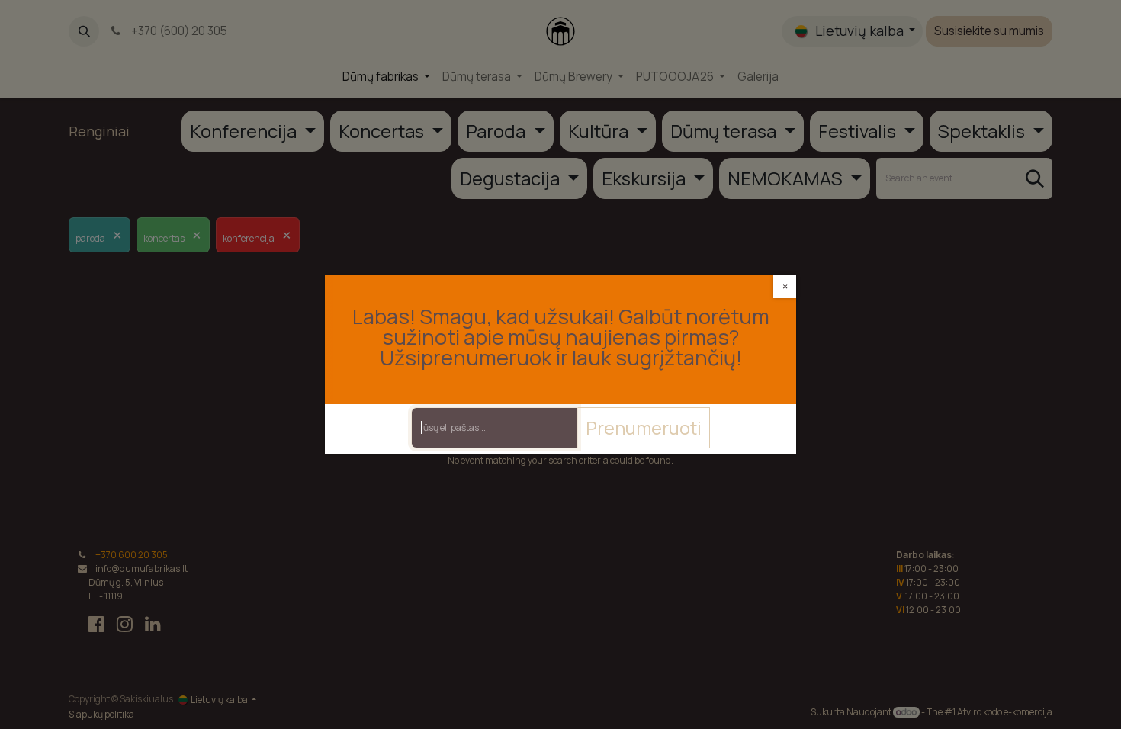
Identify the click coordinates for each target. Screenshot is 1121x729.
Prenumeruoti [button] (644, 427)
